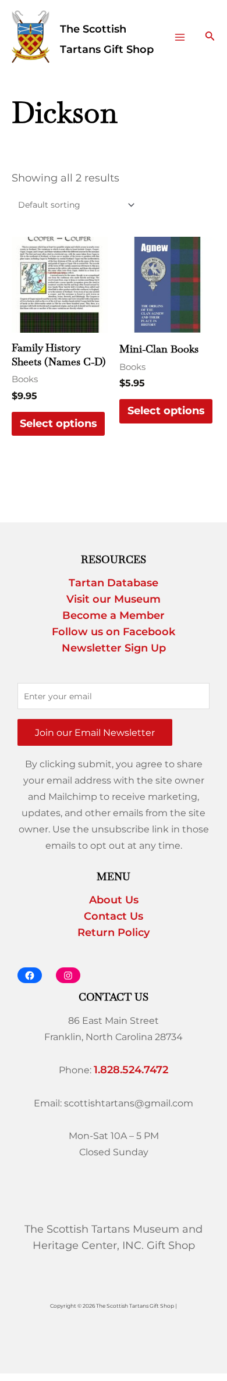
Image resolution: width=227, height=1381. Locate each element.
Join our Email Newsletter (95, 732)
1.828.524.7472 (131, 1069)
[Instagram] (68, 975)
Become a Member (113, 615)
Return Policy (113, 932)
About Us (114, 900)
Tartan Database (113, 582)
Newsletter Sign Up (114, 648)
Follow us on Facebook (113, 631)
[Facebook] (29, 975)
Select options (58, 423)
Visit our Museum (113, 599)
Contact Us (113, 916)
